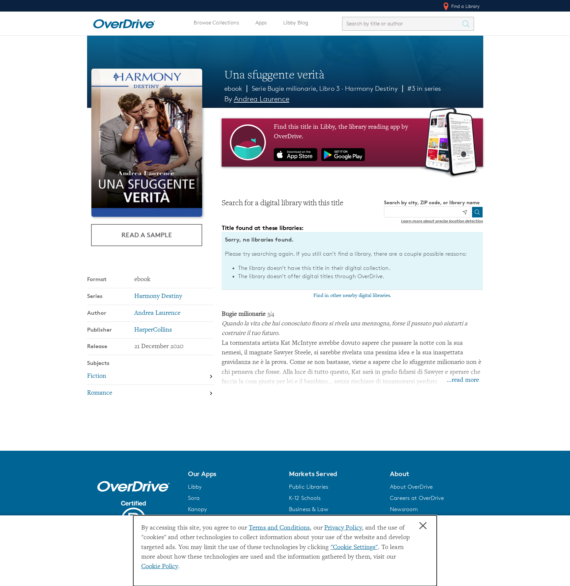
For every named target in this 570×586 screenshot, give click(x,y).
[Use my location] (464, 212)
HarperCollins (153, 330)
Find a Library (465, 6)
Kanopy (197, 509)
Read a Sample (146, 235)
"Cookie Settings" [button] (354, 547)
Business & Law (308, 509)
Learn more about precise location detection (442, 220)
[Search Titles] (468, 23)
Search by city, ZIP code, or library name (432, 202)
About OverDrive (411, 486)
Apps (261, 22)
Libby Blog (295, 22)
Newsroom (404, 509)
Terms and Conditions (279, 528)
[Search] (477, 212)
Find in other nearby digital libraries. (352, 295)
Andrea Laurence (261, 99)
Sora (194, 498)
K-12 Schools (305, 498)
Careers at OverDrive (417, 498)
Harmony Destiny (371, 88)
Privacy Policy (343, 528)
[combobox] (402, 23)
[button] (234, 474)
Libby (195, 486)
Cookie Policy (159, 567)
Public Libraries (308, 486)
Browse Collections (216, 22)
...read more (463, 380)
